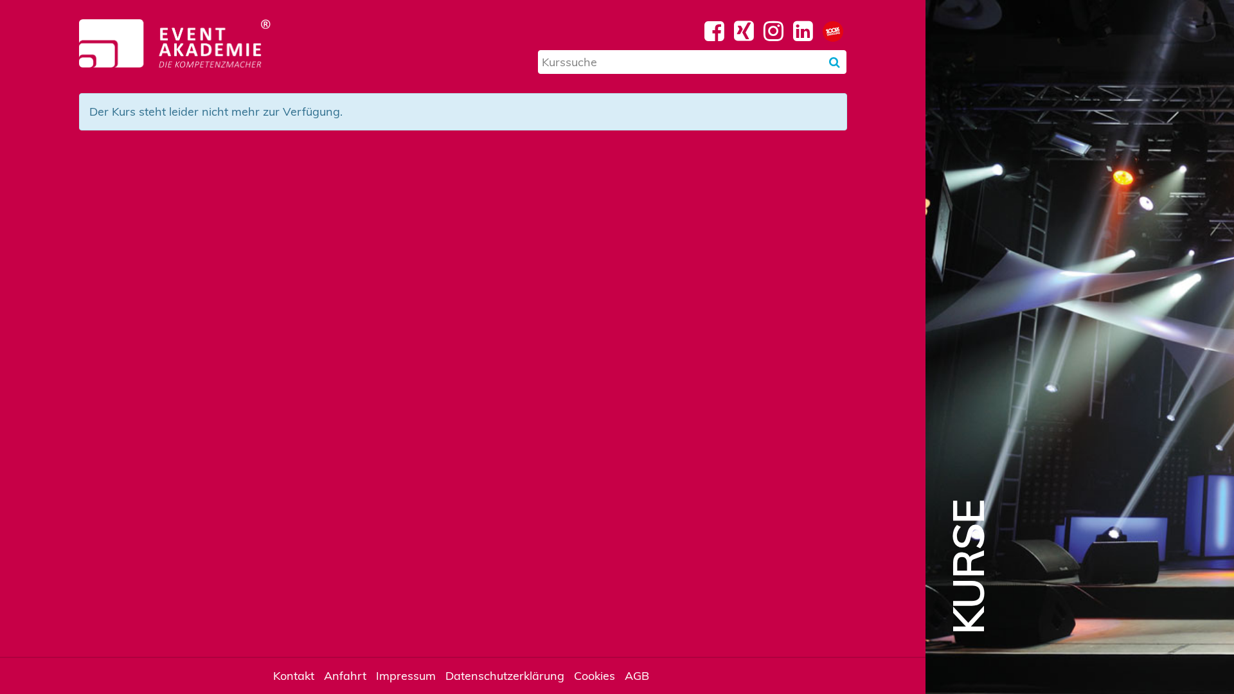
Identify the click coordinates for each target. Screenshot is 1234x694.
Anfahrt (345, 675)
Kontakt (293, 675)
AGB (637, 675)
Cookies (594, 675)
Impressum (406, 675)
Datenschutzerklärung (504, 675)
